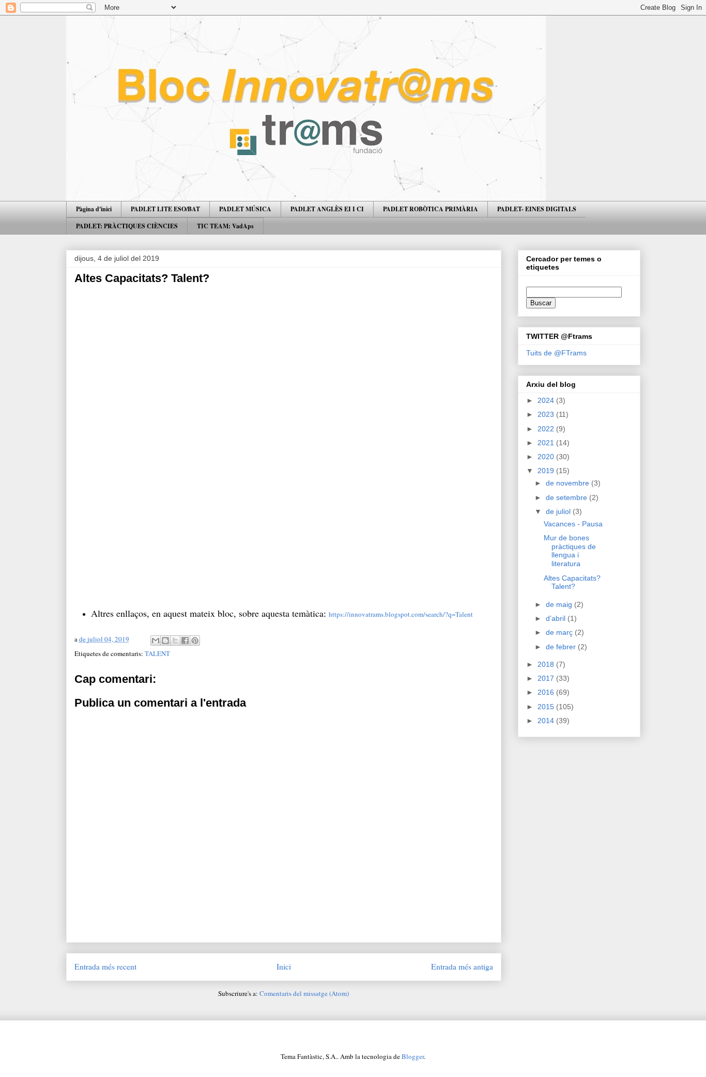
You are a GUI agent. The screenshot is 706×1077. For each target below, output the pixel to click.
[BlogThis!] (165, 640)
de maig (560, 604)
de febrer (562, 647)
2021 (547, 443)
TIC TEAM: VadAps (225, 226)
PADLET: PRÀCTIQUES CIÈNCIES (127, 226)
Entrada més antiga (462, 966)
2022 (547, 429)
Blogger (413, 1056)
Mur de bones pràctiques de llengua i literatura (570, 551)
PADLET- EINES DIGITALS (536, 209)
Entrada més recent (105, 966)
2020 (547, 456)
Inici (284, 966)
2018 (547, 664)
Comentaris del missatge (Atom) (304, 993)
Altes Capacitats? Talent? (572, 582)
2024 (547, 400)
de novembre (568, 483)
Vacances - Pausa (573, 524)
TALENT (157, 653)
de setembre (567, 497)
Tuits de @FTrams (556, 353)
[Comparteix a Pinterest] (195, 640)
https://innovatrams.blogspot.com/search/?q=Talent (401, 614)
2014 (547, 720)
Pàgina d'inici (94, 209)
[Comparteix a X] (175, 640)
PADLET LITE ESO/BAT (165, 209)
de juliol (559, 511)
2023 (547, 414)
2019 (547, 470)
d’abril (556, 618)
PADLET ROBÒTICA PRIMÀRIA (430, 209)
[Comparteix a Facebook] (185, 640)
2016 (547, 692)
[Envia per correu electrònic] (155, 640)
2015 (547, 707)
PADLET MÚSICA (245, 209)
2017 (547, 678)
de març (560, 632)
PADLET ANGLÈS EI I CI (327, 209)
